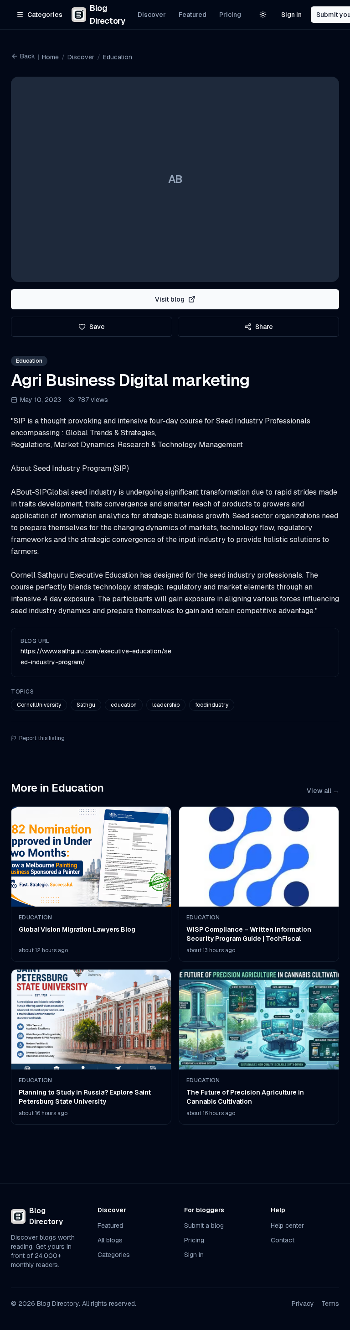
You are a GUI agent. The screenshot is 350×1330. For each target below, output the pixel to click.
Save (97, 327)
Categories (114, 1255)
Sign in (291, 14)
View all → (323, 791)
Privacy (303, 1303)
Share (264, 327)
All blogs (110, 1240)
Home (50, 57)
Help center (287, 1225)
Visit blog (170, 299)
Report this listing (42, 738)
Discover (152, 14)
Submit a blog (204, 1225)
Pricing (230, 14)
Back (27, 56)
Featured (192, 14)
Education (117, 57)
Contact (282, 1240)
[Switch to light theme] (263, 14)
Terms (330, 1303)
